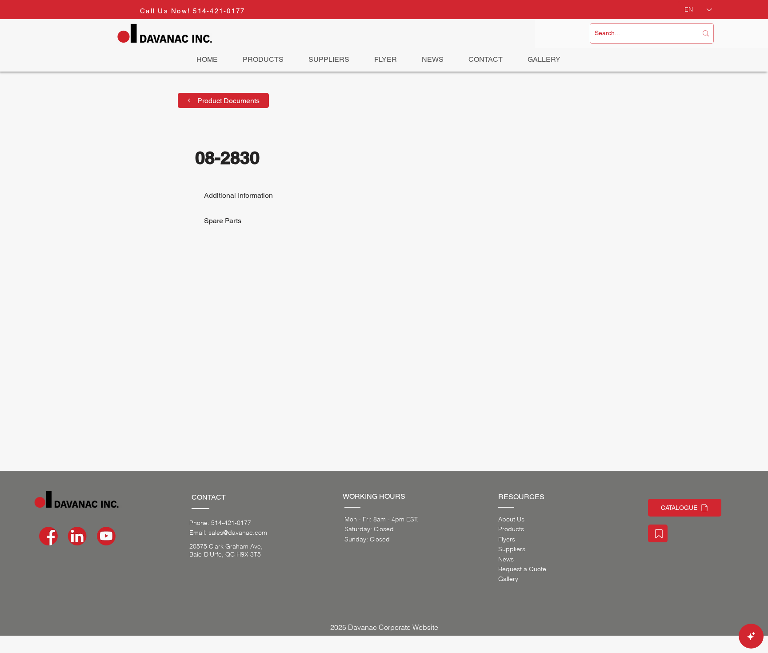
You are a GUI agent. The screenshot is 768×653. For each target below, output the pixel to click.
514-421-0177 (219, 11)
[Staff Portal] (658, 533)
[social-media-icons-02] (48, 536)
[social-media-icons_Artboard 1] (77, 536)
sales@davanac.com (237, 533)
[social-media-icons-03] (106, 536)
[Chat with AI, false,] (751, 636)
